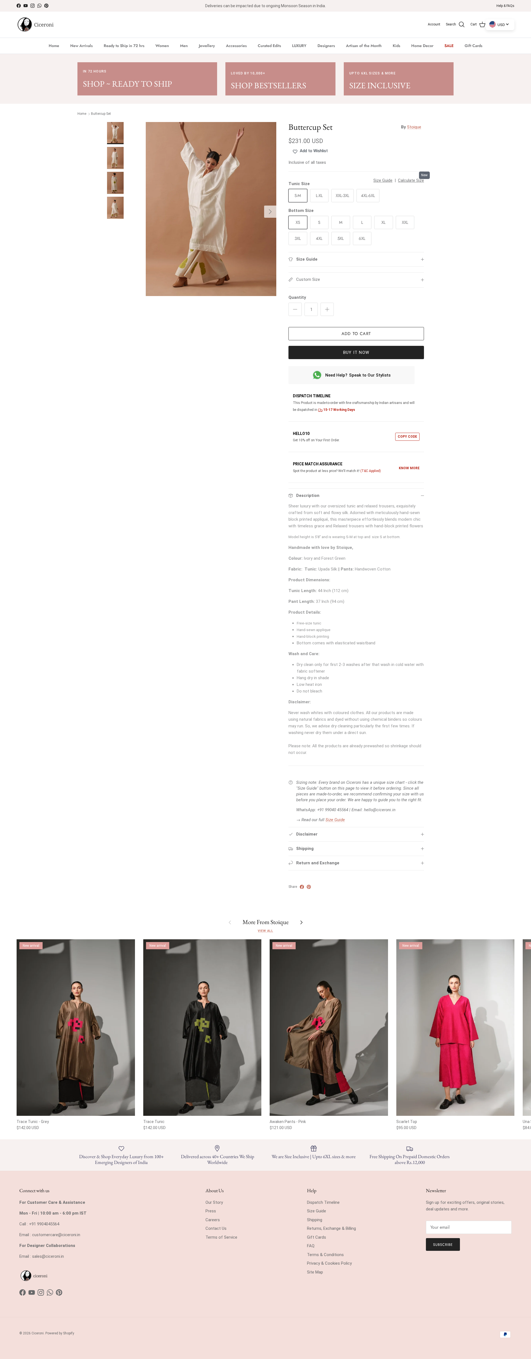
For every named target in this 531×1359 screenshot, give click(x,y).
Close (318, 730)
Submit (318, 708)
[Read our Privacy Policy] (359, 758)
